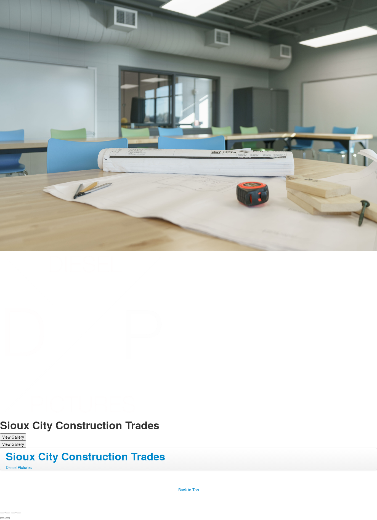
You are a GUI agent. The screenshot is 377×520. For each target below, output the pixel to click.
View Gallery (13, 437)
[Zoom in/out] (19, 512)
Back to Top (188, 489)
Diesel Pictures (19, 467)
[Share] (8, 512)
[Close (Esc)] (2, 512)
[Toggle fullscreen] (13, 512)
